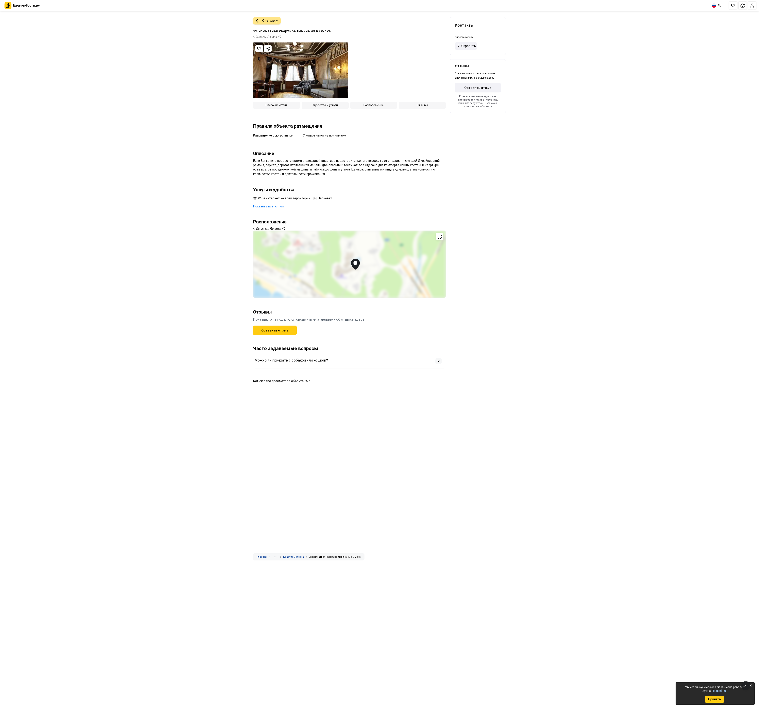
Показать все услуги (268, 206)
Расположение (373, 105)
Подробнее (719, 690)
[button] (733, 5)
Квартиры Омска (293, 556)
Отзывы (422, 105)
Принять (714, 699)
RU (719, 5)
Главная (262, 556)
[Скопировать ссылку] (268, 48)
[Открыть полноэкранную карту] (349, 264)
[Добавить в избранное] (259, 48)
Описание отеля (276, 105)
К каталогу (270, 21)
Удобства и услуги (325, 105)
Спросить (468, 46)
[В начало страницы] (745, 685)
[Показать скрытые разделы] (275, 557)
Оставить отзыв (274, 330)
